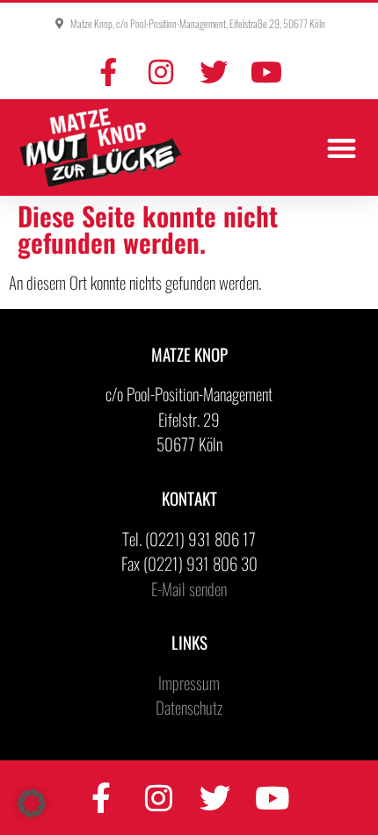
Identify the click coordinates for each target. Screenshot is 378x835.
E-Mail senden (189, 588)
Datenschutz (189, 707)
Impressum (189, 682)
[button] (342, 148)
